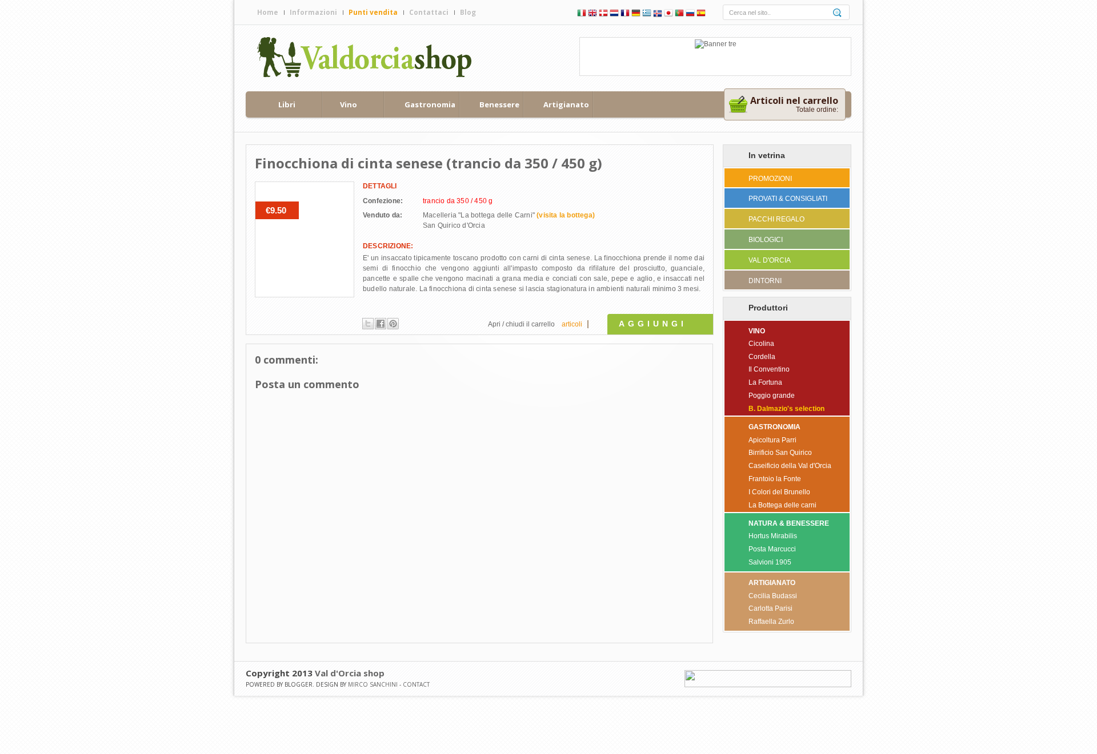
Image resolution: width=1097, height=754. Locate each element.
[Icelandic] (657, 14)
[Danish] (603, 14)
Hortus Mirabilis (772, 536)
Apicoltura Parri (772, 440)
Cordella (761, 357)
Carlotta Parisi (770, 608)
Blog (468, 12)
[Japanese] (668, 14)
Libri (286, 104)
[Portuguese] (679, 14)
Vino (348, 104)
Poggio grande (771, 396)
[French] (625, 14)
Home (267, 12)
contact (416, 684)
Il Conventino (769, 369)
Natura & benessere (788, 523)
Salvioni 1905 (769, 562)
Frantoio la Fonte (774, 479)
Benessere (499, 104)
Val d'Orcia (769, 260)
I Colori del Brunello (779, 492)
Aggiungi (653, 323)
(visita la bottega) (566, 215)
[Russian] (690, 14)
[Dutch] (614, 14)
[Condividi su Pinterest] (393, 323)
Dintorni (765, 281)
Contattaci (429, 12)
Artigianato (566, 104)
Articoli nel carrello (794, 100)
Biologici (765, 240)
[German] (635, 14)
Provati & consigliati (787, 199)
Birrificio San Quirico (780, 453)
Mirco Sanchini (373, 684)
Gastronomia (430, 104)
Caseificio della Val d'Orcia (789, 466)
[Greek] (646, 14)
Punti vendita (373, 12)
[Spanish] (701, 14)
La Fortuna (765, 382)
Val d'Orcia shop (350, 673)
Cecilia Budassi (772, 596)
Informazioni (313, 12)
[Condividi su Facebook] (380, 323)
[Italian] (581, 14)
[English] (592, 14)
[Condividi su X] (368, 323)
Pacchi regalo (776, 219)
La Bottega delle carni (782, 505)
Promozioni (770, 179)
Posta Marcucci (772, 549)
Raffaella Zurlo (771, 622)
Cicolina (761, 344)
